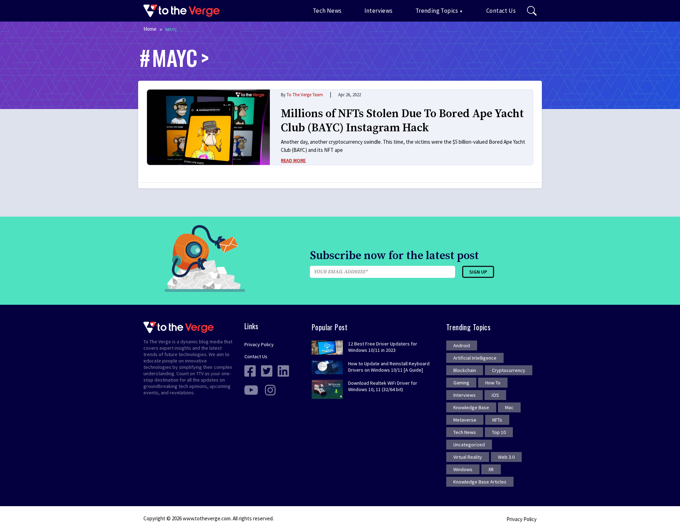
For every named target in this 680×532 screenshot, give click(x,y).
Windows (462, 469)
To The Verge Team (305, 95)
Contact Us (501, 11)
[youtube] (251, 390)
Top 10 (499, 432)
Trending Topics (436, 11)
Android (461, 345)
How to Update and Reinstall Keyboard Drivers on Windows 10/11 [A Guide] (389, 366)
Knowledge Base (471, 407)
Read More (293, 160)
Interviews (378, 11)
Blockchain (464, 370)
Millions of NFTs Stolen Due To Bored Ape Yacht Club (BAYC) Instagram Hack (402, 121)
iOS (495, 395)
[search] (532, 11)
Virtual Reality (467, 457)
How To (492, 382)
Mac (509, 407)
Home (150, 28)
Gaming (461, 382)
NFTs (497, 420)
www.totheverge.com (207, 518)
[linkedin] (283, 370)
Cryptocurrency (508, 370)
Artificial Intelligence (475, 358)
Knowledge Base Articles (479, 482)
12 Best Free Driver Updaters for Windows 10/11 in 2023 (382, 347)
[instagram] (270, 390)
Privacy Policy (259, 344)
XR (491, 469)
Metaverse (464, 420)
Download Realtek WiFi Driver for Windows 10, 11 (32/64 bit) (382, 386)
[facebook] (250, 370)
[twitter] (266, 370)
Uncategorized (469, 444)
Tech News (327, 11)
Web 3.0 (506, 457)
